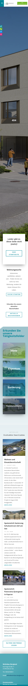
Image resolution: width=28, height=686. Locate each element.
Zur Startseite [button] (14, 252)
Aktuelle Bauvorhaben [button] (14, 313)
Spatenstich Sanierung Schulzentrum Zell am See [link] (13, 524)
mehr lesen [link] (8, 504)
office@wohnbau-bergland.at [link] (15, 674)
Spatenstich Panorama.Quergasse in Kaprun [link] (13, 590)
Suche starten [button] (14, 293)
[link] (9, 4)
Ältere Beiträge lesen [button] (14, 643)
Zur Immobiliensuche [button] (22, 3)
